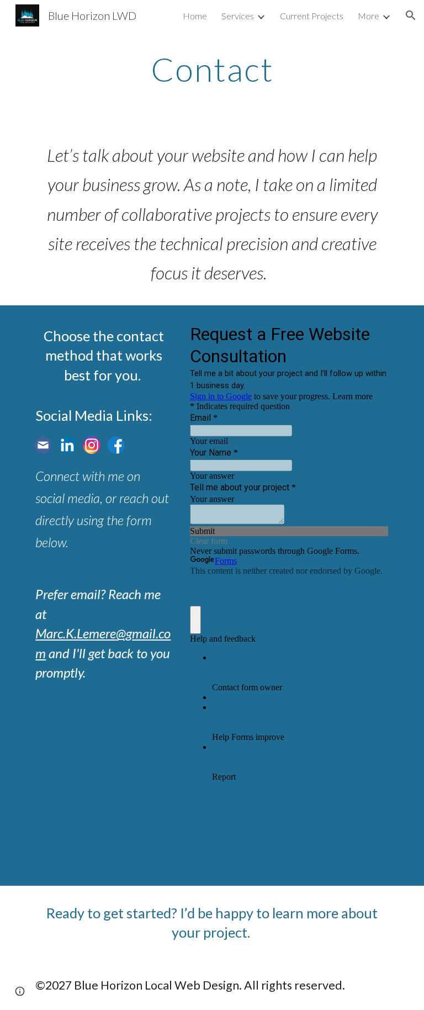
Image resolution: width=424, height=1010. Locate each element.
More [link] (368, 15)
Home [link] (195, 15)
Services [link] (237, 15)
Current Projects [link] (311, 15)
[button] (411, 15)
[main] (212, 69)
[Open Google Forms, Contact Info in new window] (372, 333)
